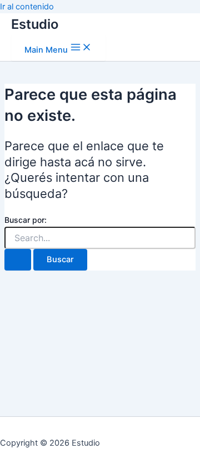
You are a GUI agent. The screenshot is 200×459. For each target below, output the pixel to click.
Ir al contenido (27, 7)
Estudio (34, 24)
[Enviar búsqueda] (17, 260)
